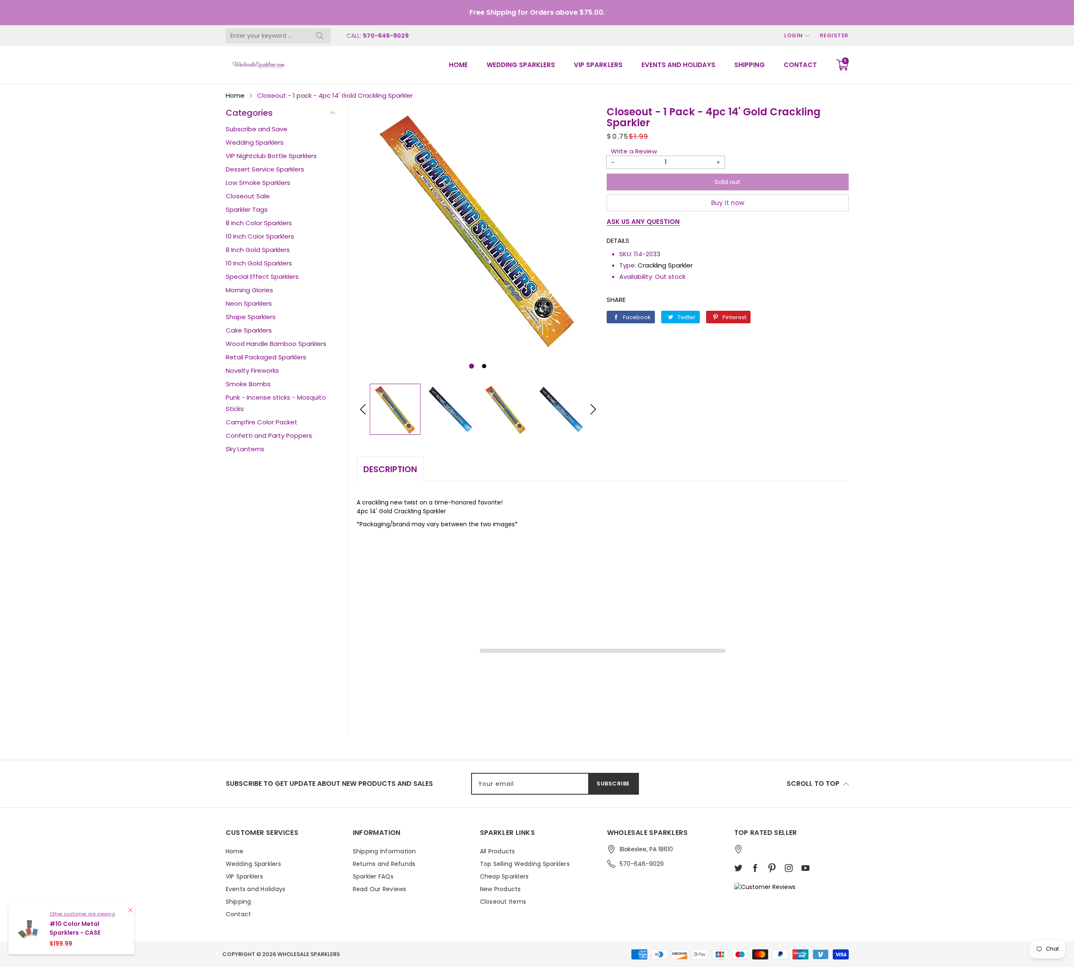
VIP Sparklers (598, 64)
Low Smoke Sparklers (258, 182)
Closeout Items (503, 901)
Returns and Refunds (384, 864)
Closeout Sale (248, 196)
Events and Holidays (678, 64)
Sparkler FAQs (373, 876)
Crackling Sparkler (665, 265)
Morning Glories (249, 290)
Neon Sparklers (249, 303)
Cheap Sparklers (504, 876)
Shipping (749, 64)
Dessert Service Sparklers (265, 169)
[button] (471, 366)
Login (793, 35)
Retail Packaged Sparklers (266, 357)
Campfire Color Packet (261, 422)
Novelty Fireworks (252, 370)
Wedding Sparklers (521, 64)
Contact (800, 64)
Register (834, 35)
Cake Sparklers (249, 330)
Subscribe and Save (256, 129)
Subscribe (613, 784)
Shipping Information (384, 851)
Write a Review (634, 151)
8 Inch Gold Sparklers (258, 249)
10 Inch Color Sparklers (260, 236)
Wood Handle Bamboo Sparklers (276, 343)
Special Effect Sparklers (262, 276)
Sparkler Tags (247, 209)
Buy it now (727, 202)
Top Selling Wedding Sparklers (525, 864)
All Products (497, 851)
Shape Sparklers (251, 316)
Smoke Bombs (248, 384)
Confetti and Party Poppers (269, 435)
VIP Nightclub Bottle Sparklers (271, 155)
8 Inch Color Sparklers (259, 222)
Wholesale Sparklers (308, 954)
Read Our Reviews (380, 889)
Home (458, 64)
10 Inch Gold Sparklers (259, 263)
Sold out (727, 181)
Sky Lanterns (245, 449)
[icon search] (320, 35)
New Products (500, 889)
